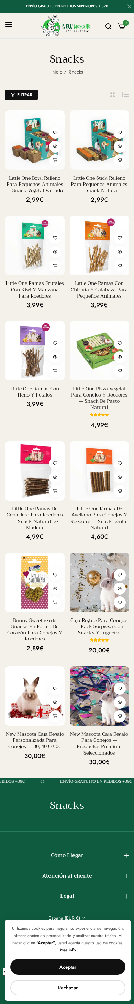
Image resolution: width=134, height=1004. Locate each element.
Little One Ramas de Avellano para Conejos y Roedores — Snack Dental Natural (99, 518)
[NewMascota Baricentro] (67, 25)
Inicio (57, 71)
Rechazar (68, 987)
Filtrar (24, 95)
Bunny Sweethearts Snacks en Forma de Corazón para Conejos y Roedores (34, 629)
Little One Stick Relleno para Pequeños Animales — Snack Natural (99, 184)
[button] (55, 133)
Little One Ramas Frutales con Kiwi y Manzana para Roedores (34, 289)
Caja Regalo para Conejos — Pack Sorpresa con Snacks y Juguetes (99, 626)
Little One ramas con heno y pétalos (34, 392)
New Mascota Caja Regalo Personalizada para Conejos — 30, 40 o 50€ (35, 740)
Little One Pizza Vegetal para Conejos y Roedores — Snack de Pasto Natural (99, 398)
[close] (129, 7)
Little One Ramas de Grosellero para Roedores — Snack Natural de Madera (35, 518)
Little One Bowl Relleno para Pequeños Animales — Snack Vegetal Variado (35, 184)
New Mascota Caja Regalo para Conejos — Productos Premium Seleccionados (99, 743)
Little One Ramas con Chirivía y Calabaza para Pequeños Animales (99, 289)
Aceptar (67, 966)
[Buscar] (108, 25)
